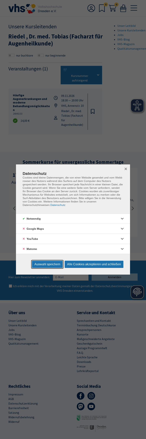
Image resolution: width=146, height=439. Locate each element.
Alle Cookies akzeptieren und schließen (94, 264)
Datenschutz (57, 204)
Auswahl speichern (47, 264)
